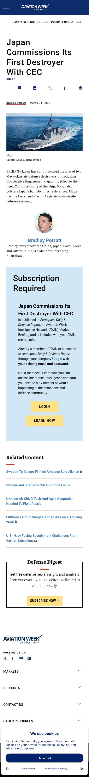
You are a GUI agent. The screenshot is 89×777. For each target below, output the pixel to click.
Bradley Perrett (16, 103)
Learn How (44, 421)
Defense (29, 22)
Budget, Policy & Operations (60, 22)
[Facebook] (13, 659)
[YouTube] (21, 659)
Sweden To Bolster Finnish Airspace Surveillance (42, 472)
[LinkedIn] (29, 659)
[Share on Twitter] (50, 88)
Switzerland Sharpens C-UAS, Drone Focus (38, 485)
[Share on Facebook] (65, 88)
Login (44, 407)
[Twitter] (5, 659)
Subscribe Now (43, 601)
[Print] (81, 88)
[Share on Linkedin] (35, 88)
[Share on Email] (20, 88)
